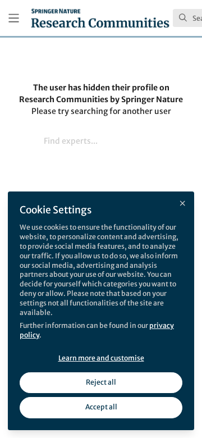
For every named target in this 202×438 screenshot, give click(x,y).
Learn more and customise (101, 358)
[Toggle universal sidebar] (13, 18)
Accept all (101, 407)
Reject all (101, 382)
